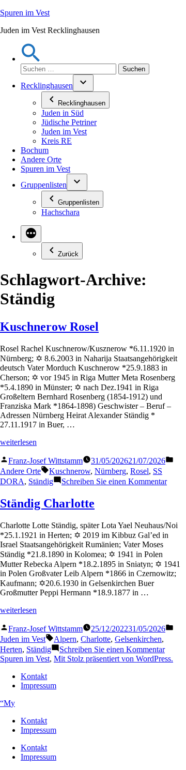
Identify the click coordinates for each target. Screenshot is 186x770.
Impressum (38, 685)
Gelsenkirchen (138, 639)
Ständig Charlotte (47, 503)
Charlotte (96, 639)
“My (7, 703)
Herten (11, 649)
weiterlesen (18, 442)
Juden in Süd (62, 113)
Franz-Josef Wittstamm (45, 460)
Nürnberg (110, 471)
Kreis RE (56, 140)
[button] (31, 58)
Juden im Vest (64, 131)
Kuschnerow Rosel (49, 326)
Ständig (40, 481)
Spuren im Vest (25, 12)
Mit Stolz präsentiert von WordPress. (113, 658)
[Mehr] (31, 233)
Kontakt (34, 676)
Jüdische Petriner (69, 122)
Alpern (65, 639)
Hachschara (60, 212)
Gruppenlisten (44, 184)
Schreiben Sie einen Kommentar (114, 481)
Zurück (68, 254)
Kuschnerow (69, 471)
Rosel (139, 471)
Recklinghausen (47, 85)
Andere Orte (41, 159)
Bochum (35, 150)
